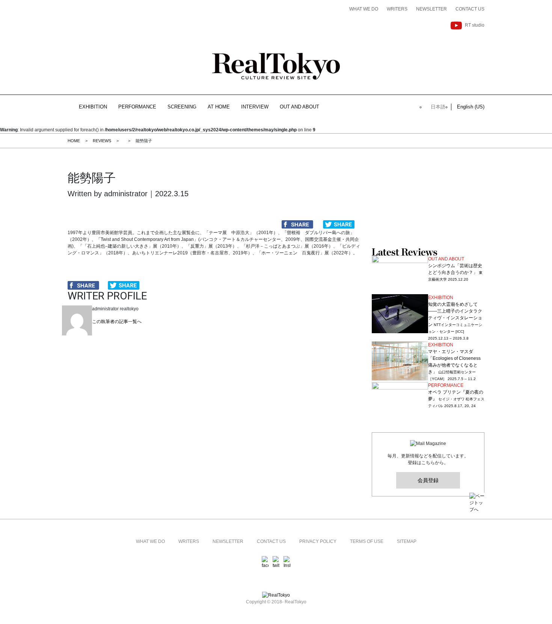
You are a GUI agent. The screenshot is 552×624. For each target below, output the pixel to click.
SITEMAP (406, 541)
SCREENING (181, 107)
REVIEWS (102, 140)
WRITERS (397, 9)
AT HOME (219, 107)
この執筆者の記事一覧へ (117, 321)
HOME (74, 140)
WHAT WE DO (363, 9)
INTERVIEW (254, 107)
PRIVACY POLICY (317, 541)
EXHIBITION (93, 107)
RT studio (474, 25)
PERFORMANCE (137, 107)
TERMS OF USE (366, 541)
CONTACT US (469, 9)
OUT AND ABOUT (299, 107)
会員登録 (428, 480)
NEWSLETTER (431, 9)
